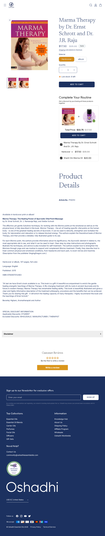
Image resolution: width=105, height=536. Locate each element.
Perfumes (10, 429)
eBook (81, 59)
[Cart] (100, 5)
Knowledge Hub (61, 419)
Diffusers (10, 436)
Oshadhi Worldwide (62, 436)
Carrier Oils (11, 426)
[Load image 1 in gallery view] (12, 83)
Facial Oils (10, 432)
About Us (58, 422)
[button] (5, 5)
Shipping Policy (60, 426)
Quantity (62, 65)
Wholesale (58, 432)
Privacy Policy (10, 405)
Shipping (62, 50)
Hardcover (67, 59)
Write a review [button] (52, 367)
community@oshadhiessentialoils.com (22, 455)
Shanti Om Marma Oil (73, 158)
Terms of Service (49, 527)
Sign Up (91, 397)
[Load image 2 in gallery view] (24, 83)
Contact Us (11, 452)
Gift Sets (10, 439)
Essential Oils (11, 419)
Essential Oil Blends (14, 422)
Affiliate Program (61, 429)
